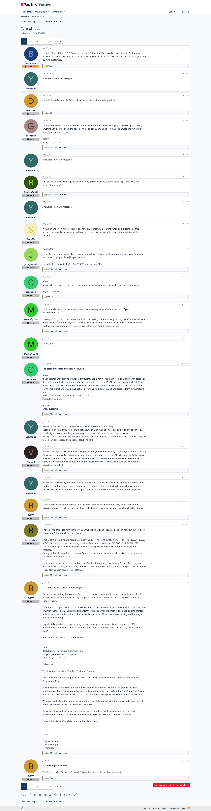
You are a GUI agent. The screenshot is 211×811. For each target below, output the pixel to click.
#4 (187, 120)
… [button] (43, 41)
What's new (41, 11)
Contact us (145, 808)
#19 (187, 582)
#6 (187, 176)
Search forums (38, 16)
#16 (187, 477)
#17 (187, 499)
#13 (187, 364)
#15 (187, 446)
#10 (187, 276)
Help (183, 808)
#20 (187, 760)
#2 (187, 73)
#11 (187, 304)
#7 (187, 202)
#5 (187, 155)
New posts (25, 16)
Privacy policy (173, 808)
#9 (187, 249)
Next (57, 41)
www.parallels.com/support (56, 436)
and (56, 147)
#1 (187, 48)
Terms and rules (159, 808)
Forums (27, 11)
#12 (187, 338)
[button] (49, 11)
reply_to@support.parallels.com (67, 650)
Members (58, 11)
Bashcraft (27, 33)
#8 (187, 224)
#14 (187, 421)
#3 (187, 95)
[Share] (183, 48)
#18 (187, 525)
